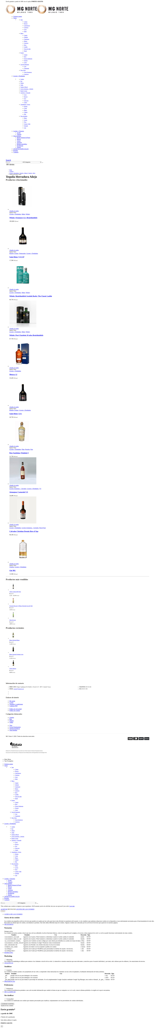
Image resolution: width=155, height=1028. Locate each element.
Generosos (26, 74)
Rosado (22, 52)
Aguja (25, 62)
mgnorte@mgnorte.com (19, 689)
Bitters (25, 118)
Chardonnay (26, 39)
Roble (25, 31)
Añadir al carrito (14, 211)
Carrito (11, 702)
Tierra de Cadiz (27, 49)
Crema (25, 108)
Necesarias (8, 924)
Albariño (26, 37)
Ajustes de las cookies (25, 909)
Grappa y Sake (27, 124)
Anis (25, 127)
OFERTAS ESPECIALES (21, 149)
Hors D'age (42, 528)
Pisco (25, 122)
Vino (10, 725)
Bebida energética (22, 144)
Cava (25, 66)
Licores (25, 120)
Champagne (26, 68)
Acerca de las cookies (13, 914)
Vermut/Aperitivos (14, 728)
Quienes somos (17, 16)
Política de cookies (14, 710)
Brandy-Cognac (23, 91)
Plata (23, 449)
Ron (21, 81)
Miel (25, 114)
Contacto (15, 152)
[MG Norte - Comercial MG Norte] (37, 13)
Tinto (21, 19)
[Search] (42, 162)
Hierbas (25, 106)
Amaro (25, 102)
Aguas (19, 141)
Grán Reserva (27, 25)
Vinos (15, 18)
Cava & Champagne (24, 64)
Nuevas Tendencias (28, 58)
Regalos (15, 150)
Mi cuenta (12, 701)
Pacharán (26, 125)
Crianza (25, 21)
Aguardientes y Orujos (25, 104)
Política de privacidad (15, 709)
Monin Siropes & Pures (23, 137)
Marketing (8, 952)
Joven (25, 29)
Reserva (25, 23)
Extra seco (26, 100)
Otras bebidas (17, 136)
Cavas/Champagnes (15, 727)
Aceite (19, 132)
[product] (79, 196)
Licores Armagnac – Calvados (26, 89)
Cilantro (25, 112)
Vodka (21, 85)
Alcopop (19, 142)
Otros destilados (23, 116)
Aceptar (4, 909)
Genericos (26, 27)
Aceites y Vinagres (18, 131)
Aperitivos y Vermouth (25, 92)
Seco (25, 98)
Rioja (25, 45)
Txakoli (25, 35)
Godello (25, 47)
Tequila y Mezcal (24, 87)
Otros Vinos (23, 70)
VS (40, 488)
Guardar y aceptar (7, 1004)
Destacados (22, 253)
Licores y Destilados (19, 76)
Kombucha (20, 145)
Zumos (19, 147)
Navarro (26, 60)
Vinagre (19, 134)
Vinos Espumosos (28, 72)
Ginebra (22, 79)
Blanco (21, 33)
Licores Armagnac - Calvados (17, 488)
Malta (23, 214)
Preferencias (9, 981)
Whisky (22, 83)
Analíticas (8, 963)
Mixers (19, 139)
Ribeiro (25, 41)
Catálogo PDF (13, 706)
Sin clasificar (10, 992)
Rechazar (12, 909)
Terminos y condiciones (16, 704)
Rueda (25, 51)
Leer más (72, 906)
